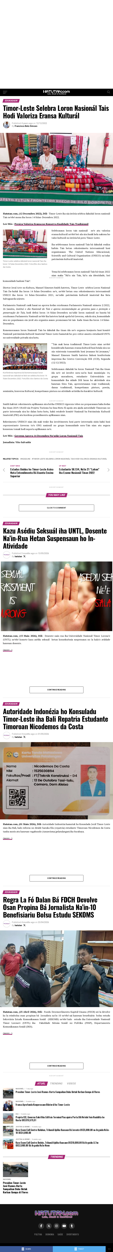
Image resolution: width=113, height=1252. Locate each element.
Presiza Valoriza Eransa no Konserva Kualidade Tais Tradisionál (51, 224)
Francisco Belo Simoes (26, 126)
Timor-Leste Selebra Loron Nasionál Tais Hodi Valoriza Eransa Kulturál (70, 459)
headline (25, 459)
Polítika (38, 1234)
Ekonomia (49, 1234)
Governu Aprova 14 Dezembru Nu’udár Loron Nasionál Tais (48, 435)
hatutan (18, 556)
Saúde (60, 1234)
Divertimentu (73, 1234)
